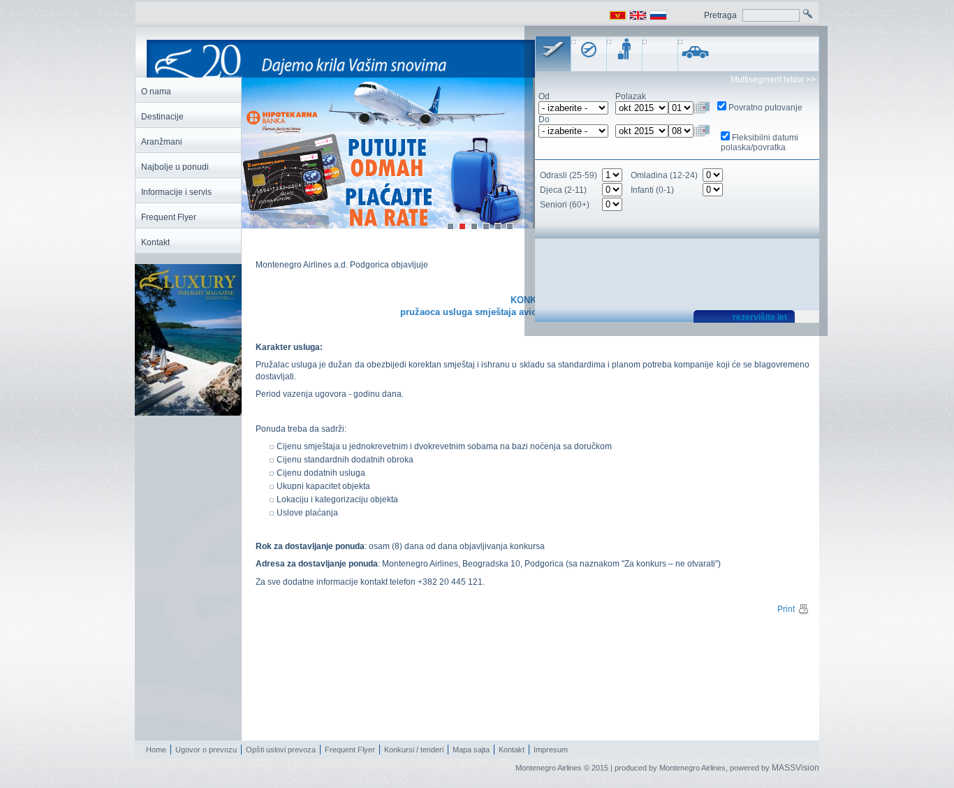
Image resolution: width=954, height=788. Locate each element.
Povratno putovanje (765, 107)
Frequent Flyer (350, 749)
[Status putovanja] (624, 53)
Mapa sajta (471, 749)
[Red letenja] (588, 53)
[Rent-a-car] (695, 53)
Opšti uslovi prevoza (281, 749)
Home (156, 749)
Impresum (551, 749)
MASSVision (795, 768)
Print (786, 609)
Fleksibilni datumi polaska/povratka (759, 142)
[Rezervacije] (553, 53)
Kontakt (511, 749)
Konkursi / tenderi (413, 749)
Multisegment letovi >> (773, 80)
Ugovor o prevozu (206, 749)
